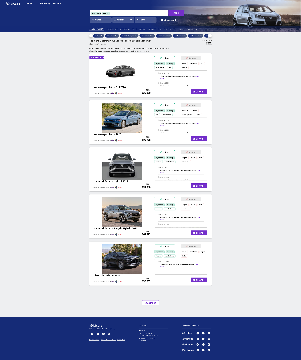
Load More (150, 303)
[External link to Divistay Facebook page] (197, 333)
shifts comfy (98, 36)
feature (158, 162)
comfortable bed (180, 36)
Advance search (170, 20)
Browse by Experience (50, 3)
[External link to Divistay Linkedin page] (203, 333)
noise (184, 64)
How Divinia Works (145, 333)
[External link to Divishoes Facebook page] (197, 339)
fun (170, 68)
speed (193, 158)
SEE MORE (198, 92)
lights (203, 252)
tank (200, 158)
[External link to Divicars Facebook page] (92, 334)
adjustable (159, 64)
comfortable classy (196, 36)
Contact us (121, 340)
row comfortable (112, 36)
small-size (193, 64)
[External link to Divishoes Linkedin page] (203, 339)
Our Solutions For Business (148, 336)
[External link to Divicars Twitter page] (103, 334)
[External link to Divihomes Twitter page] (209, 350)
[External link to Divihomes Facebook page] (197, 350)
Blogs (29, 3)
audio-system (187, 115)
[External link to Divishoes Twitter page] (209, 339)
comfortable (160, 68)
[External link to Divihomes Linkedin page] (203, 350)
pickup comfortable (164, 36)
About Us (142, 330)
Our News (142, 341)
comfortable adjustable (129, 36)
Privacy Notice (94, 340)
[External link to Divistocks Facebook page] (197, 344)
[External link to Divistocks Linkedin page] (203, 344)
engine (184, 158)
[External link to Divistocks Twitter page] (209, 344)
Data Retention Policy (108, 340)
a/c (202, 64)
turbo (184, 256)
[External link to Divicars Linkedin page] (98, 334)
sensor (184, 68)
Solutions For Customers (147, 338)
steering (170, 64)
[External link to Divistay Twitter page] (209, 333)
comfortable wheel (147, 36)
